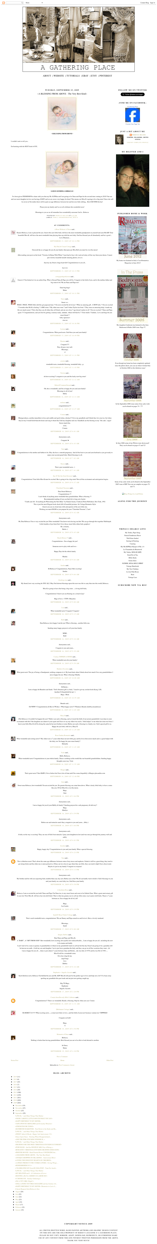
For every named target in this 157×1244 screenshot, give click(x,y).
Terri (62, 449)
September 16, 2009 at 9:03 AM (65, 560)
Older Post (109, 1060)
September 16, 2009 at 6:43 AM (65, 443)
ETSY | (95, 75)
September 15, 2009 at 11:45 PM (65, 367)
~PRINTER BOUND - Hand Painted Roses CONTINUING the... (35, 1152)
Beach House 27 (62, 538)
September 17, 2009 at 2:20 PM (65, 992)
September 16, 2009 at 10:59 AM (65, 698)
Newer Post (14, 1060)
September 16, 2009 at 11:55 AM (65, 764)
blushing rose (62, 580)
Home (62, 1060)
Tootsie (62, 373)
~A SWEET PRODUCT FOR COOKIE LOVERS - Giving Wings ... (36, 1163)
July (17, 1194)
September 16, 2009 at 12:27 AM (65, 409)
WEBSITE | (60, 75)
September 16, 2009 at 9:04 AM (65, 574)
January (18, 1210)
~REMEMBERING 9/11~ (23, 1165)
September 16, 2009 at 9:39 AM (65, 651)
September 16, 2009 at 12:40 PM (65, 776)
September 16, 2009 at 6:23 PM (65, 852)
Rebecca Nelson (138, 135)
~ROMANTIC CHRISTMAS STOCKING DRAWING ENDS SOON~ (37, 1150)
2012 (15, 1095)
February (18, 1207)
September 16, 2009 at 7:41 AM (65, 470)
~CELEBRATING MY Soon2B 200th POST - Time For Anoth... (36, 1168)
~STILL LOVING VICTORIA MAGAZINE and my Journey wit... (36, 1184)
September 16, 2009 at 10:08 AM (65, 678)
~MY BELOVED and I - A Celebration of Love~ (31, 1173)
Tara (62, 858)
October (18, 1110)
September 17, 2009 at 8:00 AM (65, 929)
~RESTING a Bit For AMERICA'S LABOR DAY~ (31, 1176)
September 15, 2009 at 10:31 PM (65, 293)
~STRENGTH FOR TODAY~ (24, 1126)
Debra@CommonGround (63, 385)
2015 (15, 1087)
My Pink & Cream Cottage (63, 246)
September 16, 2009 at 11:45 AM (65, 747)
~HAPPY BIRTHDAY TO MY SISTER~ (28, 1121)
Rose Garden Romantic (63, 735)
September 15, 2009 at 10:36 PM (65, 323)
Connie (62, 414)
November (19, 1108)
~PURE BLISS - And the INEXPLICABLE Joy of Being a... (34, 1147)
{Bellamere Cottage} (63, 1009)
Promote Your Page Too (133, 124)
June (62, 782)
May (17, 1199)
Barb (63, 620)
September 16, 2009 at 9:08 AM (65, 602)
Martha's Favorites (63, 669)
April (17, 1202)
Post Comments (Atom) (66, 1065)
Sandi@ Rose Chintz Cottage (63, 915)
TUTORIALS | (74, 75)
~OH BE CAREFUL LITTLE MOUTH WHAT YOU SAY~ (34, 1118)
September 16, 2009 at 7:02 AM (65, 458)
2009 (15, 1103)
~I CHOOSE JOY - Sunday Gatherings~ (28, 1178)
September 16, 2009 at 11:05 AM (65, 710)
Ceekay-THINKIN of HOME (63, 657)
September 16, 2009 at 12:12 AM (65, 379)
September (19, 1113)
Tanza (63, 299)
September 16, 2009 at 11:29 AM (65, 730)
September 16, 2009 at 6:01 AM (65, 431)
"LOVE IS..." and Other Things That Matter (29, 1116)
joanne (63, 361)
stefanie (62, 402)
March (17, 1204)
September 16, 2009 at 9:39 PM (65, 909)
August (18, 1191)
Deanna (62, 341)
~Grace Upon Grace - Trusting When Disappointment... (33, 1137)
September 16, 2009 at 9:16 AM (65, 639)
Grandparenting (65, 217)
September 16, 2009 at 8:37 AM (65, 482)
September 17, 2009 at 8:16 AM (65, 967)
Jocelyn (62, 846)
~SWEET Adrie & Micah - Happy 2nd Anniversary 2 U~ (33, 1134)
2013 (15, 1092)
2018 (15, 1079)
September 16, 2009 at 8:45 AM (65, 532)
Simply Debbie (63, 934)
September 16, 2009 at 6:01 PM (65, 840)
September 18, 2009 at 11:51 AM (65, 1004)
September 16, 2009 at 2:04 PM (65, 796)
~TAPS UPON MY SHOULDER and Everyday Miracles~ (33, 1123)
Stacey (63, 464)
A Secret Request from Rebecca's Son (27, 1189)
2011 (15, 1097)
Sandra (63, 565)
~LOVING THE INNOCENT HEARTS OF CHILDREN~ (33, 1160)
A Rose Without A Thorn (63, 229)
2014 (15, 1090)
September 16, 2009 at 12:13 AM (65, 397)
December (18, 1105)
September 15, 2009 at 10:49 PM (65, 335)
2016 (15, 1084)
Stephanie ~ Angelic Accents (62, 972)
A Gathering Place (132, 106)
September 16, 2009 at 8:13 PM (65, 869)
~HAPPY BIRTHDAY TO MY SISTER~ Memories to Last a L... (35, 1186)
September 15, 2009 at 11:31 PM (65, 355)
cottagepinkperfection (62, 276)
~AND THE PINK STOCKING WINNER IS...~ (30, 1139)
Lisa (62, 607)
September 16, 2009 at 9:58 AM (65, 663)
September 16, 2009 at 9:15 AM (65, 614)
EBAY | (86, 75)
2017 (15, 1082)
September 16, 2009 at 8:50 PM (65, 884)
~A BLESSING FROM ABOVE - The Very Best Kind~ (32, 1155)
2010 (15, 1100)
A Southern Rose (62, 890)
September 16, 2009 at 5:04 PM (65, 825)
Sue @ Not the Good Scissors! (63, 476)
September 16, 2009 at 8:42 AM (65, 512)
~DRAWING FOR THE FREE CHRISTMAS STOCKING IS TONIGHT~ (38, 1144)
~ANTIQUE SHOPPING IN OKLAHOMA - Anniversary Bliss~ (35, 1158)
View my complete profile (137, 142)
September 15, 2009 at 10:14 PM (65, 241)
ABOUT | (48, 75)
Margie (62, 770)
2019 (15, 1077)
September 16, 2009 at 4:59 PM (65, 813)
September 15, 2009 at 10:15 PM (65, 271)
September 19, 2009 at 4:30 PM (65, 1051)
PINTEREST (105, 75)
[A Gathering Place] (132, 121)
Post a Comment (62, 1056)
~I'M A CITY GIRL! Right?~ (24, 1181)
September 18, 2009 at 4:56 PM (65, 1029)
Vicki (63, 752)
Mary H (62, 715)
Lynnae (62, 329)
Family (55, 217)
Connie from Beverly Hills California (63, 997)
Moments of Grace (63, 1034)
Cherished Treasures (62, 488)
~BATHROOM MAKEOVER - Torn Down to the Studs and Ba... (36, 1129)
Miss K (75, 217)
